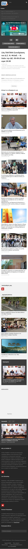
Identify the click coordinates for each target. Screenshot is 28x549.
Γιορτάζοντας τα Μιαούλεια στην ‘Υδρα (10, 354)
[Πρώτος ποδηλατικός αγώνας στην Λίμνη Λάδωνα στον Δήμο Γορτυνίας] (14, 304)
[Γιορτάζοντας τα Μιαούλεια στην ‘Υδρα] (14, 346)
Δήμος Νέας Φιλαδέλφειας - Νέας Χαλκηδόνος (10, 65)
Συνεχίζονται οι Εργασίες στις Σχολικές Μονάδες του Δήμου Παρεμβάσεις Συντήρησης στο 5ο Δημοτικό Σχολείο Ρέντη (13, 272)
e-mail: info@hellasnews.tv (16, 544)
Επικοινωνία (5, 544)
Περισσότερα (16, 522)
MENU (3, 8)
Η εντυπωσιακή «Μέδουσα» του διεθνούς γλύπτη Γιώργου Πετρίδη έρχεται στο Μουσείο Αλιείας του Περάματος (12, 177)
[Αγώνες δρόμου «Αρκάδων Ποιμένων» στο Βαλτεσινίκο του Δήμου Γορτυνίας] (14, 325)
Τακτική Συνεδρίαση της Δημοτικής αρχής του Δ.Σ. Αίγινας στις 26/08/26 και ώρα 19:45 (13, 380)
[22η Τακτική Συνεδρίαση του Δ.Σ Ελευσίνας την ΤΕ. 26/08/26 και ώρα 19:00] (14, 122)
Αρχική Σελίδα (8, 543)
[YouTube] (2, 289)
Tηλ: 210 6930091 (12, 546)
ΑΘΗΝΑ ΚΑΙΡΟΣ (4, 389)
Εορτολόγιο (9, 413)
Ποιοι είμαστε (16, 543)
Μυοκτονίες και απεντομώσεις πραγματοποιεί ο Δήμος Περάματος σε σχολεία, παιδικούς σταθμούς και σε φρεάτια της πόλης (13, 153)
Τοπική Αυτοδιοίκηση (16, 68)
